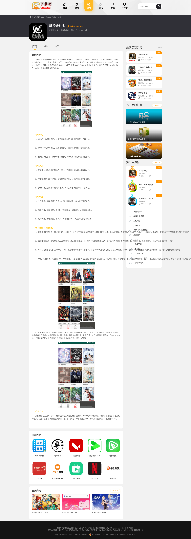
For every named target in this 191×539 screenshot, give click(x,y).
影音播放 (53, 17)
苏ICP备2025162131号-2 (126, 534)
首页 (42, 17)
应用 (47, 17)
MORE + (115, 490)
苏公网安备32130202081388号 (103, 534)
